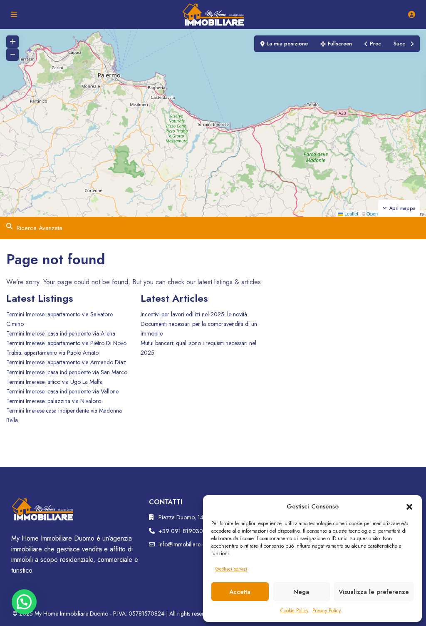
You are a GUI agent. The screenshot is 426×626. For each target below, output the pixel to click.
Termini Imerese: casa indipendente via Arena (60, 333)
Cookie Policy (294, 610)
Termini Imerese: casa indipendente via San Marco (66, 372)
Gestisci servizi (231, 569)
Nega (301, 591)
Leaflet (350, 213)
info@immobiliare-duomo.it (191, 544)
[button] (409, 506)
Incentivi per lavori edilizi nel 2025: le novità (194, 314)
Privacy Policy (326, 610)
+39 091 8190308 (182, 531)
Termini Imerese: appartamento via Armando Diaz (66, 362)
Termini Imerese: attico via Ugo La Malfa (54, 382)
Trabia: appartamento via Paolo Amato (52, 352)
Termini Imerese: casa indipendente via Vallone (62, 391)
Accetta (239, 591)
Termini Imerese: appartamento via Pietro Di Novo (66, 343)
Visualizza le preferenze (374, 591)
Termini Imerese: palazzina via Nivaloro (53, 401)
